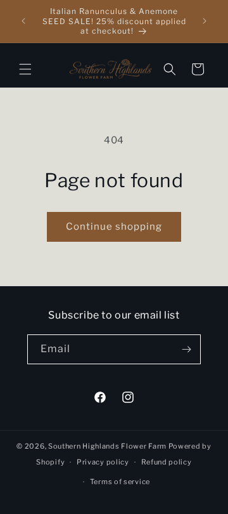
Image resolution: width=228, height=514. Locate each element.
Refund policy (166, 462)
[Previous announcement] (23, 21)
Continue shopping (114, 226)
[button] (25, 69)
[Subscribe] (186, 349)
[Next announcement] (204, 21)
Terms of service (120, 481)
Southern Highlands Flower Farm (107, 446)
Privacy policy (103, 462)
